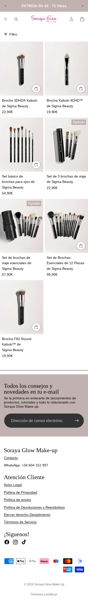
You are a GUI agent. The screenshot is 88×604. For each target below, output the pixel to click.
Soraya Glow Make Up (49, 584)
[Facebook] (7, 542)
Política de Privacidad (20, 492)
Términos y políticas (44, 594)
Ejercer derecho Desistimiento (27, 515)
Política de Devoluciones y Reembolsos (34, 507)
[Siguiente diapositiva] (82, 5)
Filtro (13, 34)
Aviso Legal (13, 485)
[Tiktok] (24, 542)
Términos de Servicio (20, 522)
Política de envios (17, 500)
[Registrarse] (77, 420)
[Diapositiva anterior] (5, 5)
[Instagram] (15, 542)
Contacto (11, 458)
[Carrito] (82, 19)
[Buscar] (16, 19)
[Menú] (5, 19)
